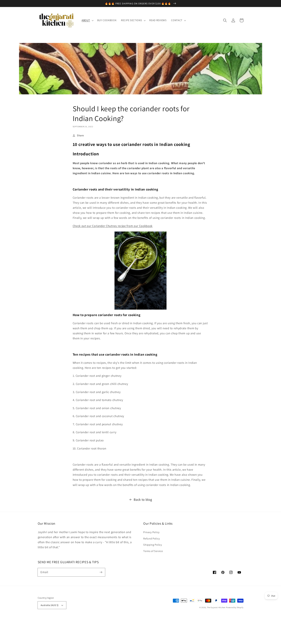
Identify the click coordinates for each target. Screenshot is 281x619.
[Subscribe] (101, 572)
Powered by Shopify (234, 607)
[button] (225, 20)
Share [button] (80, 135)
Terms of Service (153, 551)
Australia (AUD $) (50, 605)
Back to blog (143, 499)
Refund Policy (151, 538)
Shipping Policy (152, 544)
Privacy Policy (151, 532)
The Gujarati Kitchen (216, 607)
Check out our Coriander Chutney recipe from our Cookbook (113, 226)
